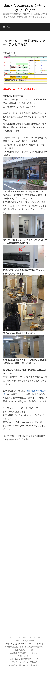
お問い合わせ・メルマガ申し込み (24, 662)
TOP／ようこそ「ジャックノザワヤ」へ (24, 637)
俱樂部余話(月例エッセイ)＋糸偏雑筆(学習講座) (24, 647)
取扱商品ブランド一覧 (24, 650)
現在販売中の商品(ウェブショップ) (24, 653)
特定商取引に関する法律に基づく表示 (24, 665)
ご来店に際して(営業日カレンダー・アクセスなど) (23, 644)
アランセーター (24, 656)
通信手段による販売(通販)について (24, 659)
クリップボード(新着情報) (23, 640)
